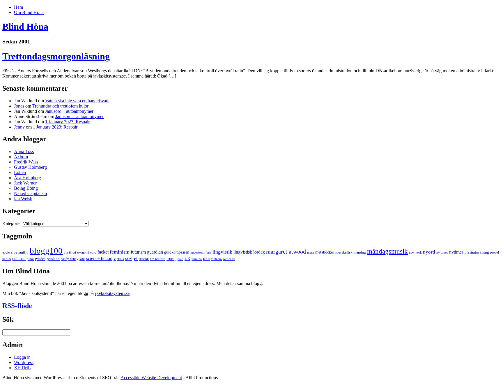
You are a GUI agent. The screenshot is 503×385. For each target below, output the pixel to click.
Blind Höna (25, 26)
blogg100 (46, 250)
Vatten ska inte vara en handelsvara (77, 100)
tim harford (157, 259)
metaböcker (324, 252)
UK (187, 258)
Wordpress (23, 362)
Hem (18, 7)
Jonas (19, 105)
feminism (120, 252)
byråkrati (70, 252)
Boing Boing (26, 188)
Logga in (22, 357)
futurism (138, 252)
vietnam (216, 259)
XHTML (22, 367)
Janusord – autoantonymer (69, 111)
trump (171, 258)
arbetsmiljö (20, 252)
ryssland (53, 258)
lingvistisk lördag (249, 251)
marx (310, 252)
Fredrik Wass (26, 161)
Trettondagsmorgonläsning (56, 56)
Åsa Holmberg (27, 177)
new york (415, 252)
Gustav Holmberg (30, 167)
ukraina (197, 259)
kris (208, 252)
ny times (442, 252)
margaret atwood (286, 251)
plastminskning (477, 252)
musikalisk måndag (350, 252)
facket (103, 252)
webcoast (229, 259)
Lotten (20, 172)
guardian (155, 252)
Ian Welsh (23, 198)
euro (93, 252)
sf (115, 259)
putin (30, 259)
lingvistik (222, 252)
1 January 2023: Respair (67, 121)
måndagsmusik (387, 251)
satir (82, 259)
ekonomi (83, 252)
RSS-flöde (17, 306)
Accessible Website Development (151, 377)
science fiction (99, 258)
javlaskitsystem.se (112, 293)
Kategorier (12, 223)
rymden (40, 259)
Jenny (19, 126)
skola (120, 259)
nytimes (456, 251)
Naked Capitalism (30, 193)
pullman (19, 258)
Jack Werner (25, 182)
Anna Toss (24, 151)
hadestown (197, 252)
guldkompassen (176, 252)
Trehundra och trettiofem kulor (60, 105)
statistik (144, 259)
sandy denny (69, 259)
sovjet (131, 258)
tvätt (180, 259)
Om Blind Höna (29, 12)
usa (206, 258)
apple (6, 252)
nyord (429, 252)
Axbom (21, 156)
